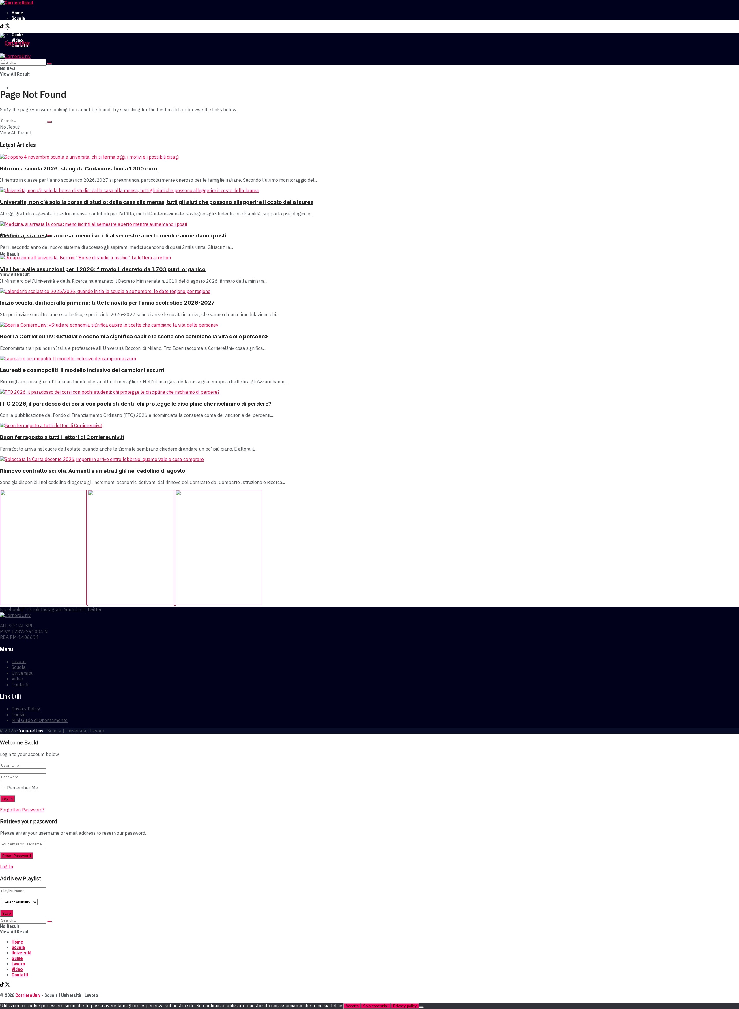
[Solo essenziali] (421, 1007)
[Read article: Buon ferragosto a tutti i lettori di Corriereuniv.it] (369, 425)
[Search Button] (49, 64)
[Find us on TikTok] (2, 26)
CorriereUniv (30, 731)
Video (17, 679)
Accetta (352, 1006)
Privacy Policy (26, 709)
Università (21, 24)
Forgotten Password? (22, 810)
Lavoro (18, 29)
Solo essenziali (376, 1006)
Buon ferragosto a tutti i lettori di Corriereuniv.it (62, 437)
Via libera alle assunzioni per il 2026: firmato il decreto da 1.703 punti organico (103, 269)
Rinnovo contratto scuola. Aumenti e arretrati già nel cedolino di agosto (92, 471)
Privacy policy (405, 1006)
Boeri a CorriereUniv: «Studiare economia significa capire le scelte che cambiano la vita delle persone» (134, 336)
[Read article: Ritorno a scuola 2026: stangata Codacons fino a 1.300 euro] (369, 157)
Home (17, 13)
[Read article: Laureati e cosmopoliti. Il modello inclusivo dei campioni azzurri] (369, 358)
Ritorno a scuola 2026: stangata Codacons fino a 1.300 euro (78, 168)
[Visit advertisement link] (44, 603)
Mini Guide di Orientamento (40, 720)
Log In (6, 866)
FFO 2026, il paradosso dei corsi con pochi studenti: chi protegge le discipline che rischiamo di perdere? (135, 403)
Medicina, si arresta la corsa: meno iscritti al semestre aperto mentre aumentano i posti (113, 235)
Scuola (18, 18)
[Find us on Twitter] (7, 26)
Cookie (19, 714)
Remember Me (22, 788)
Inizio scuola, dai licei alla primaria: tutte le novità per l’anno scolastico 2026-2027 (107, 302)
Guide (17, 148)
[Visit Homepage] (16, 2)
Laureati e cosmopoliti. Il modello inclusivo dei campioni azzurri (82, 370)
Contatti (20, 684)
